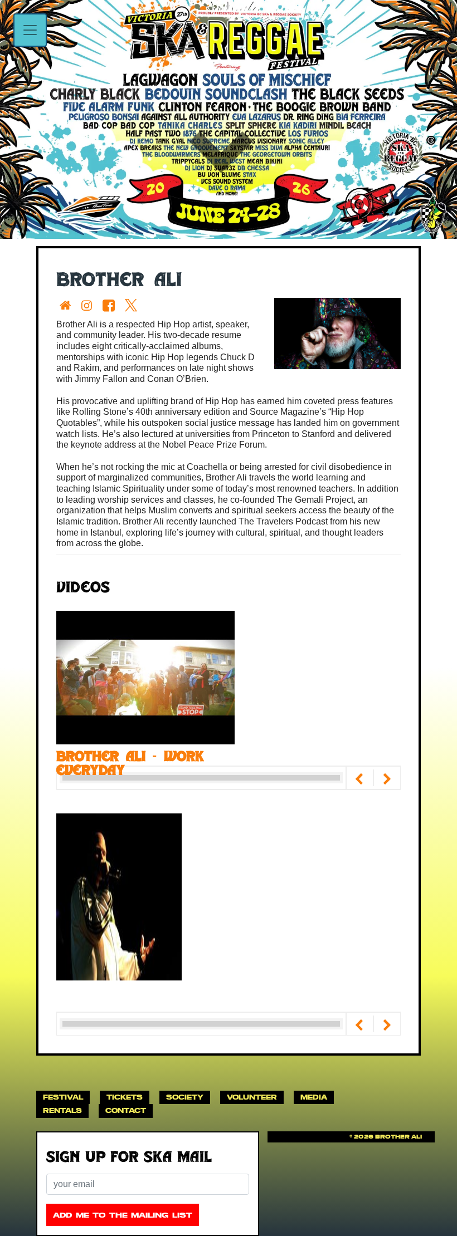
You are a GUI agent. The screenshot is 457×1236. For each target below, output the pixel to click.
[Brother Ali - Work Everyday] (145, 676)
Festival (63, 1097)
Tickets (124, 1097)
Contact (125, 1110)
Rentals (62, 1110)
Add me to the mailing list (122, 1215)
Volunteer (252, 1097)
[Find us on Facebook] (111, 305)
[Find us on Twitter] (133, 305)
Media (313, 1097)
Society (184, 1097)
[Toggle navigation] (30, 30)
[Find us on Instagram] (89, 305)
